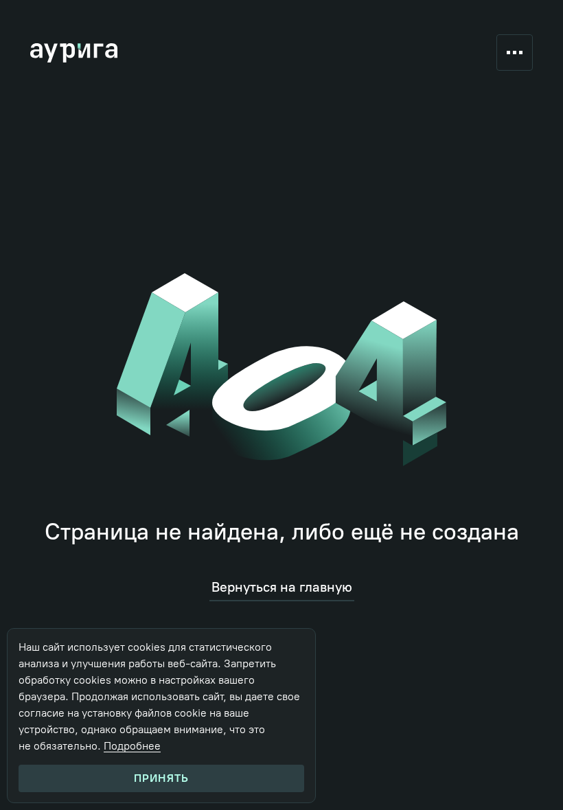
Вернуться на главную (281, 587)
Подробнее (132, 745)
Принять (161, 778)
